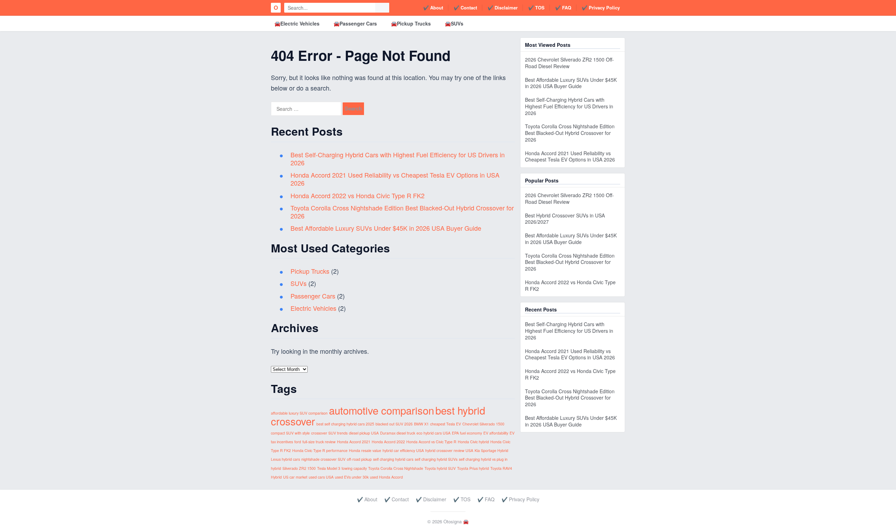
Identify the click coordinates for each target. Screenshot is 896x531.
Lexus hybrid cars (285, 459)
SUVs (298, 283)
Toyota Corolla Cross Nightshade (395, 468)
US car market (295, 477)
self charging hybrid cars (393, 459)
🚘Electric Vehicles (297, 23)
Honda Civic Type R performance (320, 450)
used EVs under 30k (352, 477)
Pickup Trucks (309, 270)
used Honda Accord (386, 477)
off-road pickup (359, 459)
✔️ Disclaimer (503, 7)
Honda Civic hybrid (473, 441)
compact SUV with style (290, 433)
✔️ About (433, 7)
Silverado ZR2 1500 (299, 468)
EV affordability (495, 433)
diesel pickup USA (364, 433)
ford (297, 441)
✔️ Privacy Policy (601, 7)
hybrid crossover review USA (449, 450)
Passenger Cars (312, 295)
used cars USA (321, 477)
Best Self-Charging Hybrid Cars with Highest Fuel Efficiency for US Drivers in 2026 (397, 158)
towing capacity (354, 468)
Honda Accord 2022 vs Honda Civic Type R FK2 (357, 195)
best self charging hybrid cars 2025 (345, 423)
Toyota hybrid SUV (440, 468)
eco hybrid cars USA (433, 433)
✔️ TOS (536, 7)
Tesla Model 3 (328, 468)
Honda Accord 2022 (388, 441)
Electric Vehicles (313, 308)
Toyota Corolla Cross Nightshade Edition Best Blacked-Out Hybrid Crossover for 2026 (402, 211)
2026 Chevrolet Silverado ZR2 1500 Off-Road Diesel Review (569, 63)
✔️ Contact (465, 7)
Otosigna (452, 521)
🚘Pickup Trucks (411, 23)
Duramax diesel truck (397, 433)
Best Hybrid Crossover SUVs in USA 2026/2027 (565, 218)
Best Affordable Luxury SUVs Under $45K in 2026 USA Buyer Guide (385, 227)
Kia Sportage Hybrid (491, 450)
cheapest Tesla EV (445, 423)
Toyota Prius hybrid (473, 468)
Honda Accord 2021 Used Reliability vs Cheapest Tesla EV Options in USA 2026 (394, 178)
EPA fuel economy (467, 433)
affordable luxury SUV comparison (299, 413)
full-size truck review (319, 441)
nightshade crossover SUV (323, 459)
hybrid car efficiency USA (403, 450)
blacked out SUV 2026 (394, 423)
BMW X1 (421, 423)
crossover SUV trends (329, 433)
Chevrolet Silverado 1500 (483, 423)
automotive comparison (381, 410)
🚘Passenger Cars (355, 23)
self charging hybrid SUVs (436, 459)
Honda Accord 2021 (353, 441)
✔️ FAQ (563, 7)
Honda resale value (365, 450)
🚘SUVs (454, 23)
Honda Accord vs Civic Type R (431, 441)
